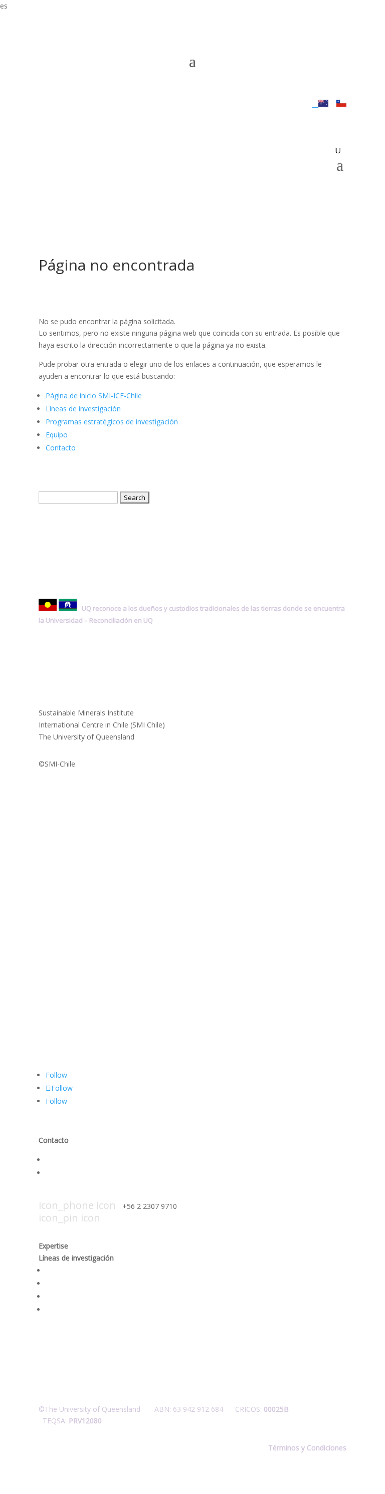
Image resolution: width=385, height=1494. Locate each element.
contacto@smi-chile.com (115, 1193)
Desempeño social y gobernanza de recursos (119, 1283)
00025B (276, 1409)
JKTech (269, 104)
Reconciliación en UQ (121, 620)
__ (315, 104)
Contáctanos (66, 1159)
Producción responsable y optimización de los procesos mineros (150, 1270)
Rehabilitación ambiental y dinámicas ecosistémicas (129, 1296)
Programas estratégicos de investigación (112, 421)
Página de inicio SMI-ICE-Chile (94, 395)
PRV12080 (85, 1420)
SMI (303, 104)
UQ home (229, 104)
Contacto (61, 447)
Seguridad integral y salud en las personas (113, 1309)
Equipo (57, 434)
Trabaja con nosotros (81, 1172)
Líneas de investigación (83, 408)
